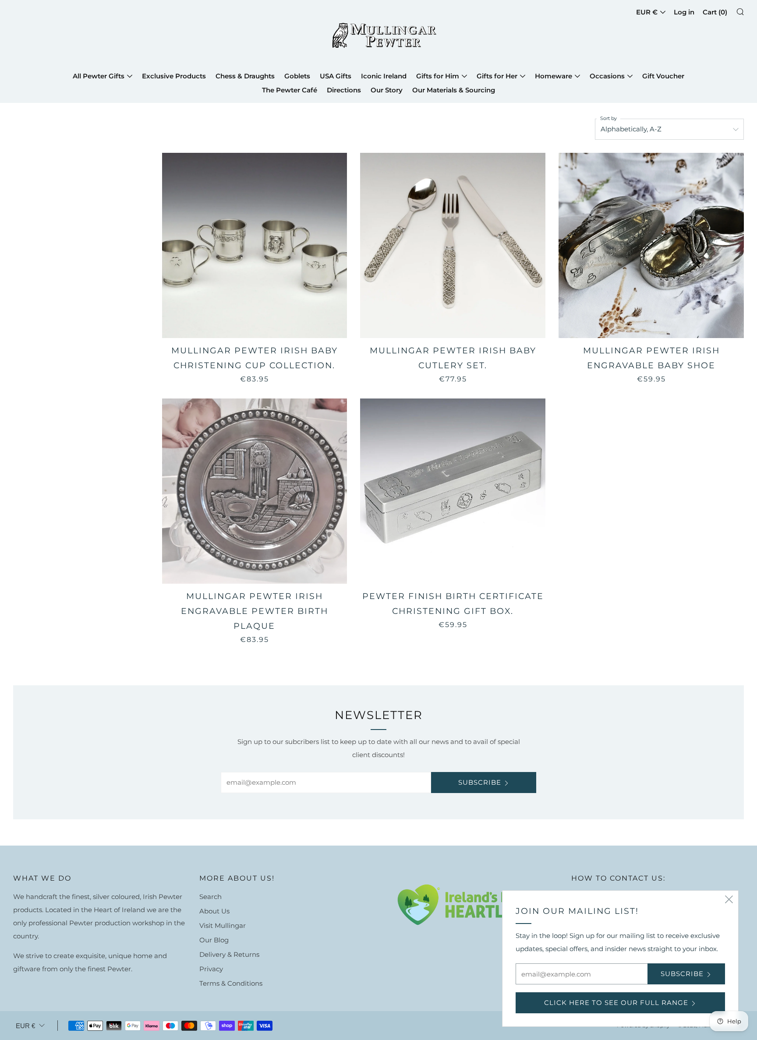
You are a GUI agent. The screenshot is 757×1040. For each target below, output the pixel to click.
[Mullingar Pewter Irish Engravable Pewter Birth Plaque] (254, 491)
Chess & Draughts (245, 76)
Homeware (553, 76)
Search (210, 896)
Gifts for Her (497, 76)
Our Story (387, 90)
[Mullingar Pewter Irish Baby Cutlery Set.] (452, 245)
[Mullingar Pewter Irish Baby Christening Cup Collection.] (254, 245)
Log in (684, 12)
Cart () (715, 12)
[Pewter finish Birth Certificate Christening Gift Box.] (452, 491)
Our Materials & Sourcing (453, 90)
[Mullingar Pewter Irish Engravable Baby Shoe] (651, 245)
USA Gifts (335, 76)
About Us (214, 911)
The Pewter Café (289, 90)
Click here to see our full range (616, 1002)
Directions (344, 90)
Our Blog (214, 940)
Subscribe (479, 782)
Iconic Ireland (384, 76)
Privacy (211, 969)
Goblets (297, 76)
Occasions (607, 76)
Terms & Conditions (230, 983)
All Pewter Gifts (98, 76)
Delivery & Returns (229, 954)
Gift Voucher (663, 76)
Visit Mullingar (222, 925)
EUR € (647, 12)
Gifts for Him (437, 76)
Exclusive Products (174, 76)
